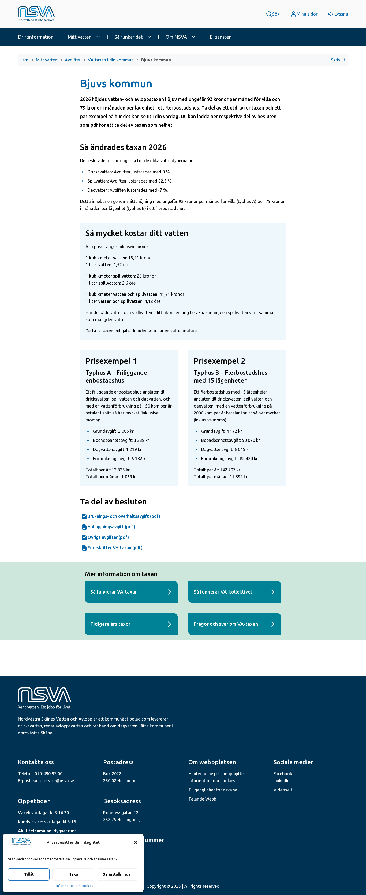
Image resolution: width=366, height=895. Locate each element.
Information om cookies (74, 885)
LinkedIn (282, 780)
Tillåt (29, 874)
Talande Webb (202, 798)
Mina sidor (307, 14)
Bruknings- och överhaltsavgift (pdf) (124, 516)
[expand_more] (98, 36)
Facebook (283, 773)
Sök (275, 14)
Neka (73, 874)
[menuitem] (41, 37)
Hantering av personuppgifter (216, 773)
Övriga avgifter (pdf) (108, 537)
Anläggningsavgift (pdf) (111, 526)
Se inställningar (117, 874)
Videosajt (283, 789)
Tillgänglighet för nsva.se (212, 789)
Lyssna (341, 14)
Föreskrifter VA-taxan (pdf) (115, 547)
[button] (135, 842)
